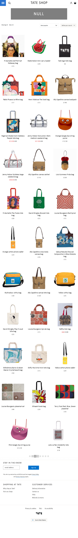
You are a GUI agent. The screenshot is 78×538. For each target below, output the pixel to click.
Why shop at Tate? (9, 488)
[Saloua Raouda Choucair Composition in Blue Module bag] (65, 238)
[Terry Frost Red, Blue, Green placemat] (65, 392)
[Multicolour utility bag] (13, 279)
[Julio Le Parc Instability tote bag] (58, 431)
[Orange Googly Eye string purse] (65, 122)
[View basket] (75, 3)
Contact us (35, 492)
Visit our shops (8, 492)
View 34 (11, 25)
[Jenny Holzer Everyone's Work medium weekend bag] (39, 122)
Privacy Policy (35, 474)
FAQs (33, 495)
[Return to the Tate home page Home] (39, 3)
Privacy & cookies (30, 508)
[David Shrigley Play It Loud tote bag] (13, 315)
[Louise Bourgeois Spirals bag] (39, 315)
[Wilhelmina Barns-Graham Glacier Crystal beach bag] (13, 354)
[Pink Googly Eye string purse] (19, 431)
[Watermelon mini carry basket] (39, 47)
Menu (3, 3)
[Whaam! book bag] (39, 392)
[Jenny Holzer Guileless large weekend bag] (13, 160)
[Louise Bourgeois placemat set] (13, 392)
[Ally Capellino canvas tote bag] (39, 279)
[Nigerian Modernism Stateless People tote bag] (13, 122)
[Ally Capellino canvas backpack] (65, 85)
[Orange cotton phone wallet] (13, 238)
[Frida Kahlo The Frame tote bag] (13, 199)
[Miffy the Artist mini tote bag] (39, 354)
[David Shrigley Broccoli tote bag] (39, 199)
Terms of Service (20, 477)
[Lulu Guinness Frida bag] (65, 160)
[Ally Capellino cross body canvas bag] (39, 238)
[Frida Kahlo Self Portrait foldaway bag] (13, 47)
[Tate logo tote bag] (65, 47)
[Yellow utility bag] (65, 279)
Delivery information (38, 488)
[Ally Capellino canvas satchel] (39, 160)
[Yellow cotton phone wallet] (65, 354)
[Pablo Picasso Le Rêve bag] (13, 85)
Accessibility (49, 508)
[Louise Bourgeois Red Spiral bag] (65, 199)
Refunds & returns (38, 498)
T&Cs (40, 508)
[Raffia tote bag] (65, 315)
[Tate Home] (39, 513)
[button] (9, 3)
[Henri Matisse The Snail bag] (39, 85)
